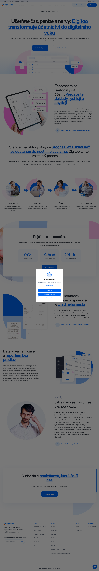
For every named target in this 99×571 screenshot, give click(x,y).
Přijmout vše (49, 290)
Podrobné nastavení (49, 297)
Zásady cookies (49, 285)
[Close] (61, 271)
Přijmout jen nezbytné (49, 294)
